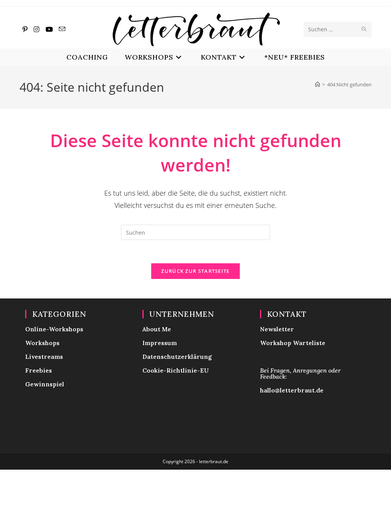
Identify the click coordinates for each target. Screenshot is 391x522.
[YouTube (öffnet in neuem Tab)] (49, 29)
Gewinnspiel (44, 384)
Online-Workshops (54, 329)
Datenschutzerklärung (177, 356)
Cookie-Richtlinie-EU (175, 370)
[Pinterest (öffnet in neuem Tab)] (25, 29)
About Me (156, 329)
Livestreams (44, 356)
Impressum (159, 343)
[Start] (317, 84)
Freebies (38, 370)
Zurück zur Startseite (195, 270)
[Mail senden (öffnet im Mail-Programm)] (62, 29)
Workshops (42, 343)
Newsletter (277, 329)
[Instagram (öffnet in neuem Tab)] (36, 29)
